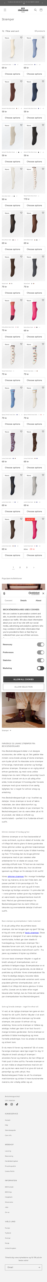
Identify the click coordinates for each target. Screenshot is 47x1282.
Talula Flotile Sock (7, 371)
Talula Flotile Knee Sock (30, 196)
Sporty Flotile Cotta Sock (8, 414)
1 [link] (13, 567)
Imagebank (8, 1197)
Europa (7, 1228)
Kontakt (7, 1120)
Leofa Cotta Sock (6, 64)
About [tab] (38, 600)
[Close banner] (43, 593)
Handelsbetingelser (11, 1161)
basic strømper (32, 933)
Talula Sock (5, 283)
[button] (5, 10)
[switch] (40, 652)
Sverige (7, 1238)
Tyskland (8, 1233)
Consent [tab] (8, 600)
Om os (7, 1212)
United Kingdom (10, 1248)
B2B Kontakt (9, 1187)
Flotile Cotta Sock (28, 371)
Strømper (5, 730)
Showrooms (9, 1202)
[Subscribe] (39, 1267)
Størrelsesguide (10, 1130)
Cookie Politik (9, 1171)
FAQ (6, 1125)
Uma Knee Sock (6, 196)
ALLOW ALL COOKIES (23, 679)
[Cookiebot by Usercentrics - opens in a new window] (29, 593)
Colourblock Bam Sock (8, 327)
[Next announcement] (42, 3)
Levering (8, 1151)
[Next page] (33, 567)
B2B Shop (8, 1192)
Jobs (6, 1207)
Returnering (9, 1156)
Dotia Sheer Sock (6, 240)
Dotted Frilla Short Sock (8, 108)
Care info (8, 1135)
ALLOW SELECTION (23, 687)
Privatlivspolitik (10, 1166)
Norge (7, 1243)
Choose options (12, 74)
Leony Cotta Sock (6, 458)
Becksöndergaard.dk (26, 1280)
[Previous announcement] (4, 3)
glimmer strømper (16, 876)
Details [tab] (23, 600)
